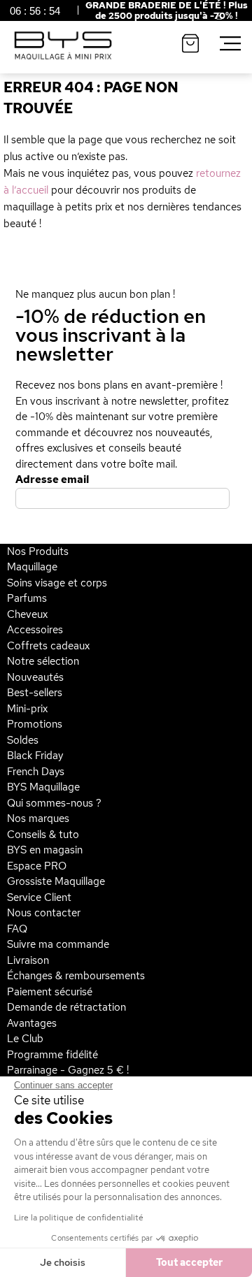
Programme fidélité (52, 1055)
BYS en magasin (45, 850)
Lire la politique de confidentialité (79, 1217)
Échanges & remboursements (76, 976)
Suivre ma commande (58, 944)
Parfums (27, 598)
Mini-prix (27, 709)
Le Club (25, 1039)
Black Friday (35, 756)
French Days (35, 772)
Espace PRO (36, 866)
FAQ (17, 929)
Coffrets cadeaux (48, 646)
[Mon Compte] (209, 18)
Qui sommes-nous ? (54, 803)
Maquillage (32, 567)
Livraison (28, 960)
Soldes (22, 740)
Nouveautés (35, 677)
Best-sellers (34, 693)
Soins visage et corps (57, 583)
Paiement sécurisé (49, 992)
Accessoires (35, 630)
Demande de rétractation (66, 1007)
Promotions (34, 724)
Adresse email (52, 479)
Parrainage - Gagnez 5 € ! (68, 1070)
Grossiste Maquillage (56, 881)
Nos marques (38, 818)
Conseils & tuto (43, 835)
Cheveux (27, 614)
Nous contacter (43, 913)
